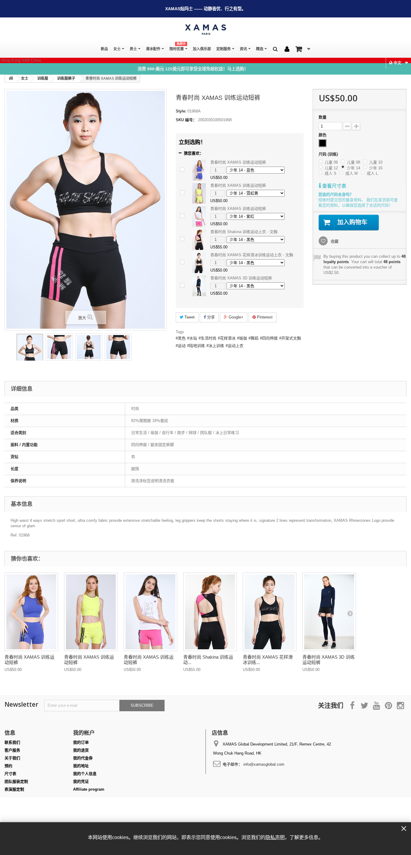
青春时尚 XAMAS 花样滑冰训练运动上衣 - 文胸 (251, 255)
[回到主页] (11, 78)
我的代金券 (83, 758)
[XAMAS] (205, 29)
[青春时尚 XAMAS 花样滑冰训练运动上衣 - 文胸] (199, 262)
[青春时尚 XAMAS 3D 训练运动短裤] (199, 285)
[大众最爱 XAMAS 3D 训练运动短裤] (329, 612)
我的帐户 (84, 732)
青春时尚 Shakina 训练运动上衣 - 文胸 (243, 231)
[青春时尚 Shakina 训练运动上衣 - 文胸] (199, 239)
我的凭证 (81, 781)
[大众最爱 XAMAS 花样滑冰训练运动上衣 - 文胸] (269, 612)
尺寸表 (10, 773)
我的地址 (81, 766)
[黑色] (322, 143)
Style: (181, 111)
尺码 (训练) (329, 154)
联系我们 (12, 742)
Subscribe (142, 705)
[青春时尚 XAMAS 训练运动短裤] (199, 170)
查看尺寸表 (333, 186)
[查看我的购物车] (302, 49)
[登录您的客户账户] (287, 49)
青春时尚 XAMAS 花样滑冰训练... (268, 659)
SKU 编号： (186, 120)
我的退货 (81, 750)
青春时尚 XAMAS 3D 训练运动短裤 (241, 278)
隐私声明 (275, 837)
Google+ (235, 317)
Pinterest (264, 317)
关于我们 (12, 758)
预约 (8, 766)
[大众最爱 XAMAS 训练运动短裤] (30, 353)
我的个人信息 (85, 773)
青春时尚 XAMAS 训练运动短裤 (238, 162)
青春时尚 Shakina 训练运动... (208, 659)
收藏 (333, 241)
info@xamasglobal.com (263, 764)
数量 (322, 117)
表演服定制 (14, 789)
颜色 (323, 135)
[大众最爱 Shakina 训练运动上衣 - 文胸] (210, 612)
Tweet (189, 317)
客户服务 (12, 750)
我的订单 (81, 742)
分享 (210, 317)
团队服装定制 (16, 781)
